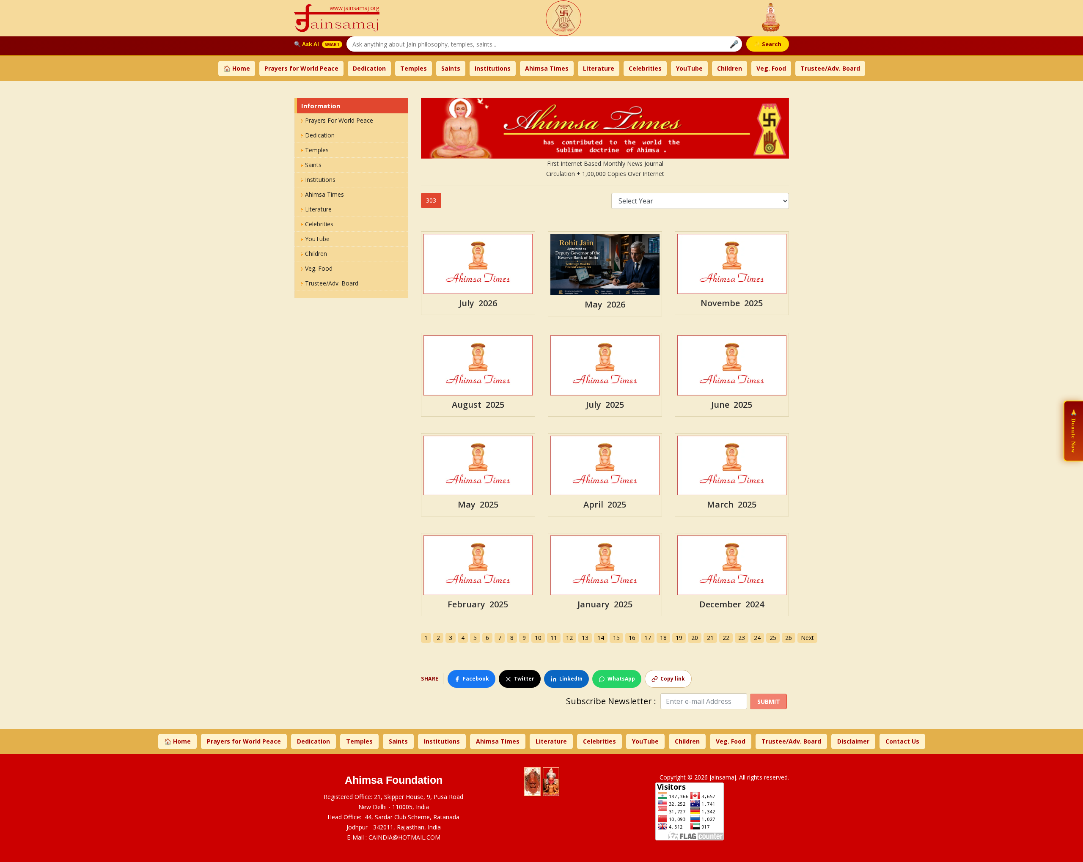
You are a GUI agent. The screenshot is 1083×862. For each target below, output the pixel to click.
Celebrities (645, 68)
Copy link (672, 678)
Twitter (524, 678)
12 (569, 638)
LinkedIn (571, 678)
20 (694, 638)
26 (788, 638)
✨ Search (767, 44)
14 (600, 638)
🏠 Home (236, 68)
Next (807, 638)
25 (773, 638)
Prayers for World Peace (301, 68)
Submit (768, 701)
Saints (450, 68)
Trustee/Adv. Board (830, 68)
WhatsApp (621, 678)
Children (729, 68)
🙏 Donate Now (1074, 431)
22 (726, 638)
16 (632, 638)
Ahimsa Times (547, 68)
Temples (413, 68)
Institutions (493, 68)
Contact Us (902, 741)
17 (647, 638)
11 (553, 638)
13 (585, 638)
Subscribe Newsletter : (613, 701)
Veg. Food (771, 68)
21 (710, 638)
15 (616, 638)
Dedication (369, 68)
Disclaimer (853, 741)
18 (663, 638)
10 (538, 638)
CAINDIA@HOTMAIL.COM (404, 837)
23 (741, 638)
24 (757, 638)
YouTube (689, 68)
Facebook (476, 678)
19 (679, 638)
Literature (598, 68)
